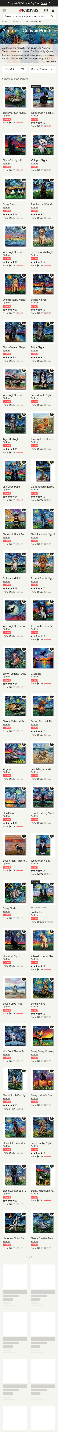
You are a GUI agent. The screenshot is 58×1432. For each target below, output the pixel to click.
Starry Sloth (9, 908)
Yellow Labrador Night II (43, 956)
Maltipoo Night (39, 160)
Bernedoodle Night (41, 395)
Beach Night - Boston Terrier (15, 860)
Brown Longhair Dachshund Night (15, 673)
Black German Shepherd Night (15, 347)
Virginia (7, 769)
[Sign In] (46, 10)
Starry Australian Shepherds (43, 1190)
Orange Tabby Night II (14, 299)
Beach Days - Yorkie (41, 769)
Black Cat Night (11, 956)
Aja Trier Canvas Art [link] (33, 22)
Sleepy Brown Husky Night (15, 112)
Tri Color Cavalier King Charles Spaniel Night (43, 626)
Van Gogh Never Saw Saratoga (15, 395)
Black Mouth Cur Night (15, 1095)
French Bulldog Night (42, 813)
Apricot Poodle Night (42, 578)
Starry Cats (9, 204)
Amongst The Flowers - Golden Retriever (43, 439)
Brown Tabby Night (41, 1143)
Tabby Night (37, 347)
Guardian (36, 673)
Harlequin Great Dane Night (15, 1238)
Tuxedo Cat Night (40, 860)
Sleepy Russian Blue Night (43, 1238)
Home (4, 22)
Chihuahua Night (12, 578)
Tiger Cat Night (11, 439)
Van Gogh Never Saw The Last (15, 1051)
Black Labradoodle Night (15, 1190)
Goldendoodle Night (42, 252)
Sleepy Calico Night (14, 721)
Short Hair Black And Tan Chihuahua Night (15, 534)
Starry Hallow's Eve (41, 1095)
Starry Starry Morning (42, 1051)
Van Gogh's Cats (12, 486)
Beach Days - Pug (12, 1003)
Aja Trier (6, 116)
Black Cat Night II (12, 160)
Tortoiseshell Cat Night (43, 204)
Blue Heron (9, 813)
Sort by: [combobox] (39, 69)
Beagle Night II (39, 299)
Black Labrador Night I (43, 534)
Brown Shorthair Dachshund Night (43, 721)
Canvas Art (16, 22)
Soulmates (36, 912)
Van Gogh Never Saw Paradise (15, 252)
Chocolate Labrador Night (15, 1143)
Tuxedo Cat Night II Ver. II (43, 112)
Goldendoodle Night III (43, 486)
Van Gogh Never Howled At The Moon (15, 626)
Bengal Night (38, 1003)
